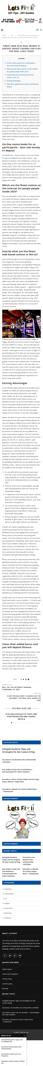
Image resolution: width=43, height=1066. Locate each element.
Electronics (8, 913)
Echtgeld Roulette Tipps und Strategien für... (12, 1041)
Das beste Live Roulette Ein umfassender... (11, 1048)
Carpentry (7, 889)
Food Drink (8, 908)
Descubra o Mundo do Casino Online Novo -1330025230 (19, 790)
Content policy (7, 984)
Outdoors (7, 918)
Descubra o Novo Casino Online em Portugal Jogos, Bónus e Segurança (20, 780)
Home (4, 35)
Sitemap (5, 988)
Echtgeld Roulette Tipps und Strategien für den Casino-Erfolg (21, 716)
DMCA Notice (7, 969)
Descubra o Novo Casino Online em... (12, 1062)
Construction (9, 894)
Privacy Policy (7, 979)
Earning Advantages (14, 81)
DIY (12, 35)
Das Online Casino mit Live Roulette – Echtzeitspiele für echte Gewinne (17, 770)
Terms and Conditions (10, 974)
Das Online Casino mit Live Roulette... (11, 1055)
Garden (7, 903)
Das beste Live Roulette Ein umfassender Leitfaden (19, 760)
